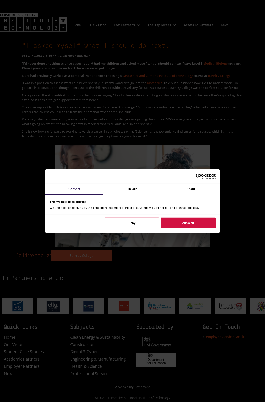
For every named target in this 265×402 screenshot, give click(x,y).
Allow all (188, 222)
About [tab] (190, 189)
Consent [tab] (74, 189)
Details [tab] (132, 189)
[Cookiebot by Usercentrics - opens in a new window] (199, 176)
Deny (131, 222)
